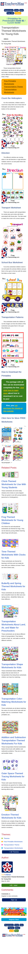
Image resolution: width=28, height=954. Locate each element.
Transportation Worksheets (13, 848)
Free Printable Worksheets (13, 841)
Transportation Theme (13, 87)
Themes (6, 838)
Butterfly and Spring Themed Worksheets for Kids (13, 586)
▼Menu (18, 13)
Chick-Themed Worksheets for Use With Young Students (13, 484)
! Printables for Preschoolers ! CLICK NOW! (14, 20)
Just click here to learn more (13, 390)
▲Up (11, 931)
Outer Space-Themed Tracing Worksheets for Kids (12, 776)
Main (21, 10)
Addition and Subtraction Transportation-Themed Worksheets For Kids (13, 740)
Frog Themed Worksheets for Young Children (12, 520)
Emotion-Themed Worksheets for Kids (11, 816)
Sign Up (14, 900)
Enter (16, 10)
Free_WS (10, 13)
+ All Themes (14, 852)
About (17, 928)
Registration (9, 10)
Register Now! (14, 919)
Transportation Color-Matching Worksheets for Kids (13, 702)
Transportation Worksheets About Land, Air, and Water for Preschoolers (13, 626)
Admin (8, 875)
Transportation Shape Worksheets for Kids (12, 666)
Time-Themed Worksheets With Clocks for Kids (13, 554)
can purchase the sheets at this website (13, 408)
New (21, 925)
